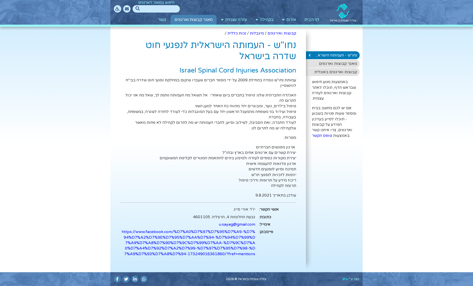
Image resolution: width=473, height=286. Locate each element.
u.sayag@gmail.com (237, 224)
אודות (290, 19)
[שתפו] (143, 279)
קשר (162, 19)
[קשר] (127, 9)
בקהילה (266, 19)
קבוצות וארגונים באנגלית (335, 72)
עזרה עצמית (235, 19)
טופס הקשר (322, 135)
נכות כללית (236, 33)
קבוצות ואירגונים (282, 33)
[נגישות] (117, 9)
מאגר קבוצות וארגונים (193, 19)
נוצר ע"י (353, 279)
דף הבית (311, 19)
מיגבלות (257, 33)
